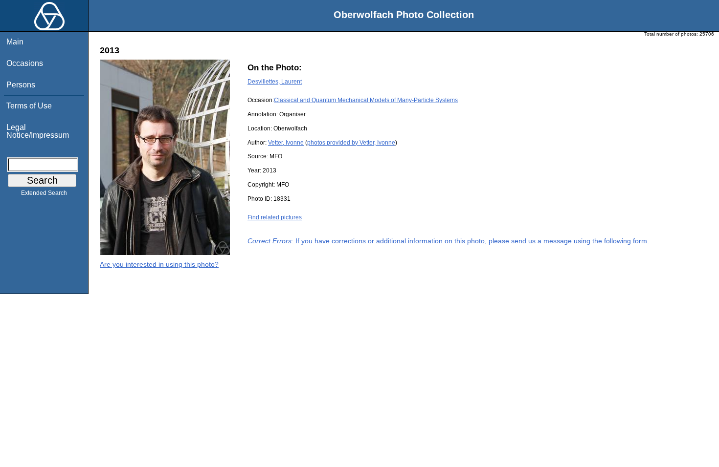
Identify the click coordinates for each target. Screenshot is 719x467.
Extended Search (44, 193)
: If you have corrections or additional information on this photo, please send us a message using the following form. (448, 241)
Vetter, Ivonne (286, 142)
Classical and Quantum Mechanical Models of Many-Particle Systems (366, 100)
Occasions (24, 63)
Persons (20, 85)
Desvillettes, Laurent (274, 81)
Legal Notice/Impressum (37, 131)
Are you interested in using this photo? (159, 264)
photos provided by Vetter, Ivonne (351, 142)
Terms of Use (29, 106)
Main (14, 42)
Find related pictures (274, 217)
